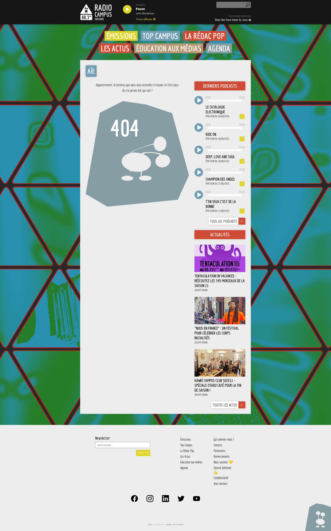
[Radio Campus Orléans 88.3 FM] (96, 12)
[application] (225, 100)
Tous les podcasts (223, 221)
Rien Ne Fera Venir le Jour (231, 19)
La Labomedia (159, 524)
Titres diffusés (144, 19)
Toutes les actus (225, 404)
